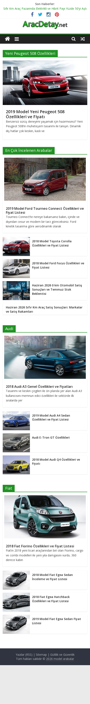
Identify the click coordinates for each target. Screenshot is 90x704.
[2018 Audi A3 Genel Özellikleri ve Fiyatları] (45, 338)
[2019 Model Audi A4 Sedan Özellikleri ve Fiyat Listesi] (16, 414)
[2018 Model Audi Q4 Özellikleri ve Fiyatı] (16, 458)
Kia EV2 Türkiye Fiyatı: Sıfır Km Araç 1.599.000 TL (36, 7)
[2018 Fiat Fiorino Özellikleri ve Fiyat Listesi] (45, 497)
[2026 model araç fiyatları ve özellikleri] (45, 23)
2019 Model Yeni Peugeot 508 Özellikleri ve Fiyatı (35, 114)
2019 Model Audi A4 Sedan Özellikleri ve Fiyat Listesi (51, 417)
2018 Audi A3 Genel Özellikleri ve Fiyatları (39, 386)
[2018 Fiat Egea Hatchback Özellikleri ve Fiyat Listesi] (16, 595)
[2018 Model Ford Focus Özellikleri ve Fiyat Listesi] (16, 261)
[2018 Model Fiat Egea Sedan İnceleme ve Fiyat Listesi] (16, 573)
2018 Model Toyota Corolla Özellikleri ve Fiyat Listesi (52, 243)
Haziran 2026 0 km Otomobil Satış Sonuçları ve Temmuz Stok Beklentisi (57, 289)
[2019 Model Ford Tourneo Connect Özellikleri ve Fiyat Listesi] (45, 160)
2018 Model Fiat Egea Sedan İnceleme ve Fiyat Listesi (52, 577)
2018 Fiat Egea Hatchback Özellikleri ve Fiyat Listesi (51, 599)
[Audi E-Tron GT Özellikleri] (16, 436)
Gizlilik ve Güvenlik (62, 655)
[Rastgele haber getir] (82, 38)
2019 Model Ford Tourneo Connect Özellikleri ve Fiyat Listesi (45, 210)
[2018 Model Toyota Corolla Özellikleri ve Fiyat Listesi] (16, 239)
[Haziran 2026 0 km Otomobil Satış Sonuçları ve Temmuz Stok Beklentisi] (16, 283)
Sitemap (41, 655)
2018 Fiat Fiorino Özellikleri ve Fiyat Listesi (40, 546)
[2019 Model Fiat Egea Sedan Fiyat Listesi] (16, 617)
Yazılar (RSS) (24, 655)
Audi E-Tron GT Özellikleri (51, 437)
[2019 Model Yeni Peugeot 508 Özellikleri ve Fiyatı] (45, 63)
